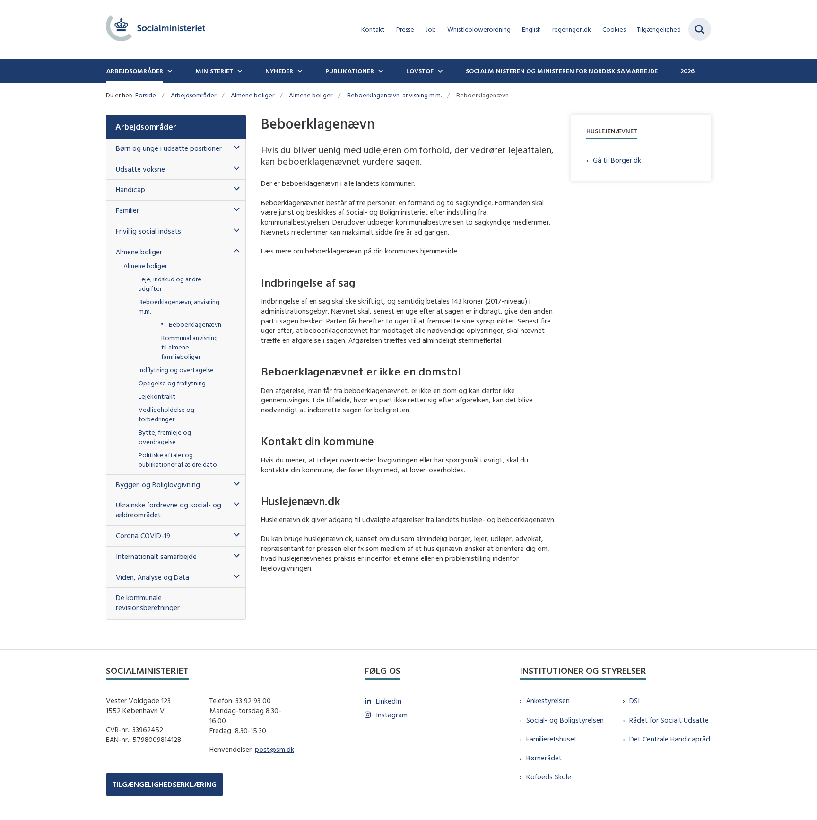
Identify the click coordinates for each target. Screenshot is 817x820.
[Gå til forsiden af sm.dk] (155, 29)
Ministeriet (214, 71)
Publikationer (349, 71)
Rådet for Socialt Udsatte (669, 719)
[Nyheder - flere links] (299, 71)
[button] (234, 147)
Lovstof (420, 71)
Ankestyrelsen (548, 700)
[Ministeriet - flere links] (239, 71)
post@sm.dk (274, 749)
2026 (687, 71)
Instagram (392, 714)
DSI (634, 700)
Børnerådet (544, 757)
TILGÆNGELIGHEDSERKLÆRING (165, 784)
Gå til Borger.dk (617, 160)
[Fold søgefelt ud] (699, 29)
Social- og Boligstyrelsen (565, 719)
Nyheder (279, 71)
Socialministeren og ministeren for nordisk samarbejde (562, 71)
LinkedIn (388, 701)
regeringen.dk (571, 29)
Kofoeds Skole (548, 776)
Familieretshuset (551, 738)
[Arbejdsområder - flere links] (169, 71)
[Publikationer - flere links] (379, 71)
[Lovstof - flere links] (439, 71)
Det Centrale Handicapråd (669, 738)
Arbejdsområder (134, 71)
